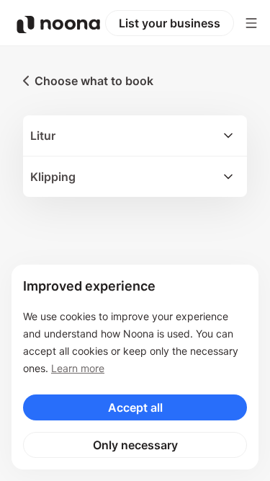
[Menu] (251, 23)
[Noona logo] (58, 24)
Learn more (77, 368)
